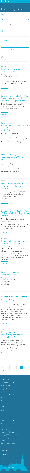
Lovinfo (3, 410)
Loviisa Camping (6, 438)
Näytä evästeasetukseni (7, 401)
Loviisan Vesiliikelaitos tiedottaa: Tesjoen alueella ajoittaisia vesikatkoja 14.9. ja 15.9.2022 (14, 98)
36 (18, 367)
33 (8, 367)
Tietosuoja (4, 398)
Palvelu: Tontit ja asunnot (9, 24)
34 (11, 367)
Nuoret (3, 440)
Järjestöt (4, 458)
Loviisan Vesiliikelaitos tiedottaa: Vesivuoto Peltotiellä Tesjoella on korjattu (15, 213)
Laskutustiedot (5, 392)
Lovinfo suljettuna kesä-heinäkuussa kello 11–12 (11, 273)
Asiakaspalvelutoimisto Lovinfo (10, 424)
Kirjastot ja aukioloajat (7, 432)
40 (6, 370)
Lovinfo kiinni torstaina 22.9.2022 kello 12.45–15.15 (13, 70)
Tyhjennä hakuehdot (15, 49)
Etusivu (3, 413)
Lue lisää (4, 87)
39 (3, 370)
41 (10, 370)
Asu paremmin (5, 429)
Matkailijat (5, 454)
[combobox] (18, 2)
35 (15, 367)
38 (25, 367)
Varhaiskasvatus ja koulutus (9, 443)
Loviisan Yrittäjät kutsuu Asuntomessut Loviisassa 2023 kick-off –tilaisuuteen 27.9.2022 (14, 126)
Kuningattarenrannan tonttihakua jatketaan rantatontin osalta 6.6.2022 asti (15, 335)
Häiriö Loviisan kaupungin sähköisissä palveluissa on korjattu (12, 186)
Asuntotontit (5, 426)
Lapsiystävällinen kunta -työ (9, 435)
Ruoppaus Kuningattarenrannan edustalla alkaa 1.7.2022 (14, 242)
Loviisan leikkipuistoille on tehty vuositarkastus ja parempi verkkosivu (14, 299)
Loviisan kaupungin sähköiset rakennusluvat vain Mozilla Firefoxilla (13, 157)
